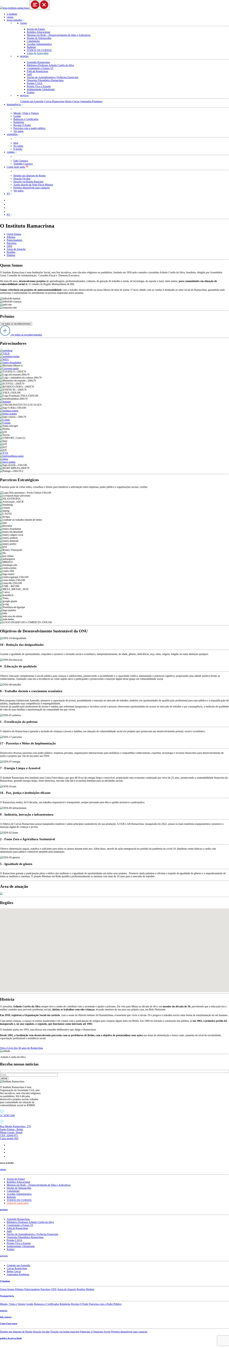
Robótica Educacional (38, 32)
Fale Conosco (20, 160)
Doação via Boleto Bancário (28, 181)
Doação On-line (21, 178)
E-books (17, 149)
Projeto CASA (34, 83)
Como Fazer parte (8, 1323)
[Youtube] (8, 1152)
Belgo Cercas (72, 101)
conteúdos (12, 134)
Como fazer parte (16, 166)
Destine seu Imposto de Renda (29, 175)
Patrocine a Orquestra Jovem (95, 1331)
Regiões (11, 252)
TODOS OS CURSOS (39, 50)
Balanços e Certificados (25, 119)
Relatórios (18, 122)
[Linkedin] (8, 1156)
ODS (9, 246)
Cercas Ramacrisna (54, 101)
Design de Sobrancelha (39, 38)
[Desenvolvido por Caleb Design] (1, 1346)
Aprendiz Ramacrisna (38, 62)
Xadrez (31, 92)
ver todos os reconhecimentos (16, 324)
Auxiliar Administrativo (39, 44)
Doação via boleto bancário (64, 1331)
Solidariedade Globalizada (41, 89)
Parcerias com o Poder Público (105, 1304)
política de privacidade (11, 1338)
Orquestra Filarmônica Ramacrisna (45, 80)
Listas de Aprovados (37, 53)
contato (11, 152)
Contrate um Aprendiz (32, 101)
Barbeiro (31, 47)
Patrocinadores (14, 240)
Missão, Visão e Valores (26, 113)
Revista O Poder (22, 125)
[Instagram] (8, 1145)
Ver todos (18, 131)
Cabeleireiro (33, 41)
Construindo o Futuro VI (40, 68)
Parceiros (11, 243)
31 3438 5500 (7, 1115)
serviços (24, 95)
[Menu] (40, 5)
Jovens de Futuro (36, 29)
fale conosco (6, 1317)
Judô (29, 74)
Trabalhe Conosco (23, 163)
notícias (3, 1310)
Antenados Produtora (91, 101)
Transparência (7, 1296)
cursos (10, 17)
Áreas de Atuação (16, 249)
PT (9, 193)
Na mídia (18, 146)
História (11, 255)
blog (15, 143)
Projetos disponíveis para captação (31, 187)
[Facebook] (8, 1149)
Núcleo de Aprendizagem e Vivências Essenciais (52, 77)
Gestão (17, 116)
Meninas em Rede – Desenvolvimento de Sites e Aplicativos (59, 35)
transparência (14, 104)
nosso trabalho (15, 20)
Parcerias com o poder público (29, 128)
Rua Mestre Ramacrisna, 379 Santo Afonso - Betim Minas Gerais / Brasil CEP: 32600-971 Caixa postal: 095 (15, 1132)
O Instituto (5, 1281)
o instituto (12, 14)
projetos (24, 56)
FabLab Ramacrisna (37, 71)
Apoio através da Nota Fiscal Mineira (33, 184)
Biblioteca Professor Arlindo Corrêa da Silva (50, 65)
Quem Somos (14, 234)
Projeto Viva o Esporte (39, 86)
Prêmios (11, 237)
